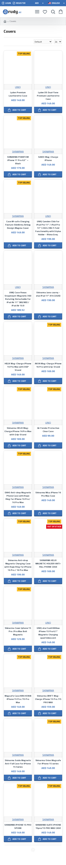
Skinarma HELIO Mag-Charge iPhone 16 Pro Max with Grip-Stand (17, 431)
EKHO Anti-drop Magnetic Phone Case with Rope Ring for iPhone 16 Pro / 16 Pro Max (18, 497)
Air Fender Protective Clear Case (48, 429)
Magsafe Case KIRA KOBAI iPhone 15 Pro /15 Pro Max (18, 699)
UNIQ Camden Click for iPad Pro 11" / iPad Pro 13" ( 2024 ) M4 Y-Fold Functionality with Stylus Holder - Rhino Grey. (48, 228)
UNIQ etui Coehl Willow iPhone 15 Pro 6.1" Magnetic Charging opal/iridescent (48, 633)
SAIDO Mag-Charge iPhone (48, 158)
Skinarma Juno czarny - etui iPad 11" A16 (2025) (48, 294)
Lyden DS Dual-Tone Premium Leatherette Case (48, 96)
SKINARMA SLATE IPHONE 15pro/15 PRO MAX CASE (48, 826)
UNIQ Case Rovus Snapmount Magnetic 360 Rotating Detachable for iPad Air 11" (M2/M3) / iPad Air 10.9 (18, 299)
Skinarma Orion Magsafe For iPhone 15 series (48, 762)
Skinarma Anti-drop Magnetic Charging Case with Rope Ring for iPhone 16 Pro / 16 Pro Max (17, 565)
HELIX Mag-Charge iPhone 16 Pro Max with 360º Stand (18, 367)
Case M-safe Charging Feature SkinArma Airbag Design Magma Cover (18, 225)
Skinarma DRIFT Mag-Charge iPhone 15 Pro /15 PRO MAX (48, 699)
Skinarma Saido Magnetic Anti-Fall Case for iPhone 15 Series (18, 764)
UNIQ (18, 87)
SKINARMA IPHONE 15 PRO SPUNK (17, 826)
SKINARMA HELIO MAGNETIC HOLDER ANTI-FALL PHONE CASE (48, 563)
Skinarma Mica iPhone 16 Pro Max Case (48, 494)
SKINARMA (18, 152)
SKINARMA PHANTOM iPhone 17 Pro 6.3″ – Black (18, 160)
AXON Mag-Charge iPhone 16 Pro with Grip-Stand (48, 365)
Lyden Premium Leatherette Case (18, 94)
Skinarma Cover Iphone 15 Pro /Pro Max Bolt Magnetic (18, 631)
